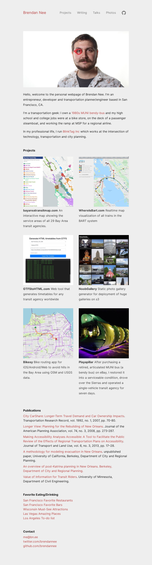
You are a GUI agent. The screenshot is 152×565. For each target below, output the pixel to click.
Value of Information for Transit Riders (50, 477)
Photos (111, 12)
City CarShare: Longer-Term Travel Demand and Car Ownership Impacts (73, 416)
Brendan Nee (34, 12)
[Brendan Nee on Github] (124, 12)
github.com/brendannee (40, 546)
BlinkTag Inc (71, 131)
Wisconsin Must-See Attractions (45, 509)
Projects (65, 12)
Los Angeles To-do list (39, 518)
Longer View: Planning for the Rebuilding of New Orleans (63, 426)
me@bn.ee (30, 537)
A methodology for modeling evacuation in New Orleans (62, 451)
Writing (82, 12)
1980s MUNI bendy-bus (88, 113)
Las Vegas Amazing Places (42, 514)
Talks (96, 12)
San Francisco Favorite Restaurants (48, 500)
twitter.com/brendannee (40, 541)
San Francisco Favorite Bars (42, 505)
